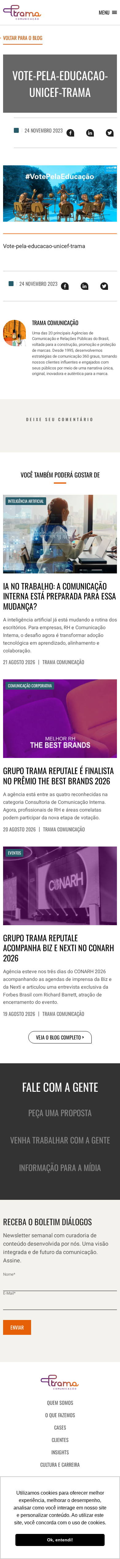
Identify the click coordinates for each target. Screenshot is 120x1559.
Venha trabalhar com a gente (60, 1140)
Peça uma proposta (60, 1113)
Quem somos (60, 1402)
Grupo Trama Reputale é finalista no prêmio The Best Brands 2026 (58, 776)
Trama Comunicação (63, 662)
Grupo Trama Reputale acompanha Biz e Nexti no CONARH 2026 (58, 948)
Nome (9, 1274)
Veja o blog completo (58, 1037)
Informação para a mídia (60, 1167)
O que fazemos (60, 1415)
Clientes (60, 1439)
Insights (60, 1452)
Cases (60, 1427)
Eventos (14, 853)
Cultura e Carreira (60, 1464)
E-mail (9, 1293)
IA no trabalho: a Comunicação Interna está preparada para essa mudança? (59, 596)
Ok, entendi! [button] (60, 1539)
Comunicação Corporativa (30, 685)
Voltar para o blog (22, 38)
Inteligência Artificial (26, 501)
